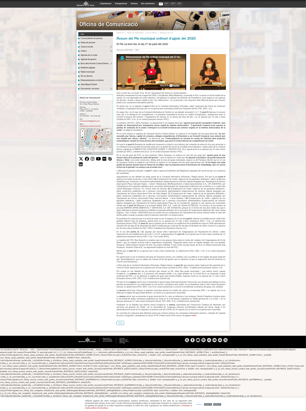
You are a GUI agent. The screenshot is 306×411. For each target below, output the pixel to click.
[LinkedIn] (80, 164)
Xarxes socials (87, 47)
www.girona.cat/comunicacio (90, 126)
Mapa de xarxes (124, 341)
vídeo (194, 315)
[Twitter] (81, 159)
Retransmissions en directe (92, 80)
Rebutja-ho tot (217, 404)
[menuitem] (105, 3)
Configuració (199, 404)
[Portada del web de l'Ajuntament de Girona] (85, 3)
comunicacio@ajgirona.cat (90, 121)
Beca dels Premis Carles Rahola (94, 63)
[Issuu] (110, 159)
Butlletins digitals (88, 68)
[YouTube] (98, 159)
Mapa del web (123, 340)
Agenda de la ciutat (89, 55)
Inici (82, 34)
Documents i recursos (90, 89)
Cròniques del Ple (166, 33)
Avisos (83, 51)
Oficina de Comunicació (135, 33)
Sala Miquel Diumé (89, 84)
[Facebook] (87, 159)
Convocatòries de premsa (91, 38)
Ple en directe (86, 76)
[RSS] (225, 340)
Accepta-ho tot (208, 404)
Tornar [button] (120, 323)
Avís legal (122, 342)
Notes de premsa (88, 43)
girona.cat (120, 33)
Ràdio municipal (88, 72)
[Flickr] (104, 159)
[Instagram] (92, 159)
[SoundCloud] (214, 340)
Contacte (122, 338)
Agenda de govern (88, 59)
